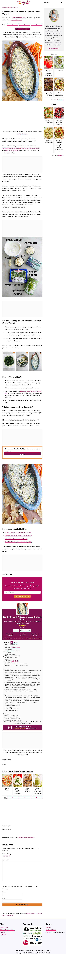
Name (4, 892)
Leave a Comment (16, 20)
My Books (3, 934)
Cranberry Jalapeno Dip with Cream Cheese (18, 532)
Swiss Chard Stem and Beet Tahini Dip (16, 539)
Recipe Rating (6, 854)
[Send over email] (36, 25)
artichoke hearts (15, 647)
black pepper (15, 660)
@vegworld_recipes (20, 728)
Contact (48, 927)
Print (28, 29)
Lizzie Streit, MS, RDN (34, 638)
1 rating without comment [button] (26, 837)
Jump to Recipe (20, 29)
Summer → (60, 100)
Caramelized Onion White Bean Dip (13, 148)
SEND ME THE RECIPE (22, 596)
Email (4, 898)
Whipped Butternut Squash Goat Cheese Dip (18, 535)
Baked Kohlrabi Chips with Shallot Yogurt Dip (18, 542)
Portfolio (2, 932)
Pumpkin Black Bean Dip (32, 148)
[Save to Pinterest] (12, 25)
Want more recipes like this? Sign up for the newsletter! (22, 449)
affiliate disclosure (22, 134)
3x (16, 642)
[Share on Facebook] (24, 25)
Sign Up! (48, 932)
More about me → (54, 48)
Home (4, 7)
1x (11, 642)
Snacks (15, 7)
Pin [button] (23, 630)
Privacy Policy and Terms (7, 930)
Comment (5, 860)
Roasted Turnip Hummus (12, 150)
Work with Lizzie (51, 930)
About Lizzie (4, 927)
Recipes (9, 7)
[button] (19, 625)
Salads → (61, 155)
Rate (29, 630)
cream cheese (11, 651)
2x (14, 642)
